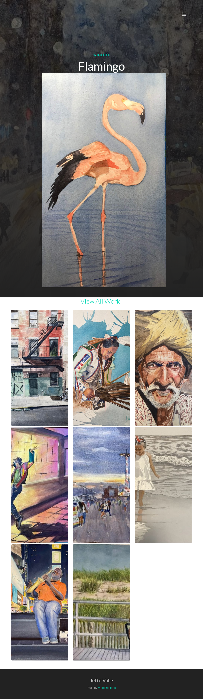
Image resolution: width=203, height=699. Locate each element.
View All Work (100, 301)
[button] (184, 14)
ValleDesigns (107, 688)
